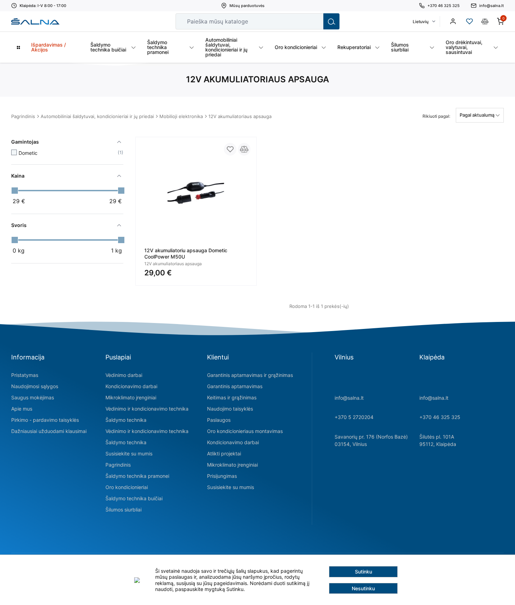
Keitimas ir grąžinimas (231, 397)
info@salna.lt (349, 398)
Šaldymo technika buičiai (134, 498)
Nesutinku (363, 588)
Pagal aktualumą (477, 115)
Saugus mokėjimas (32, 397)
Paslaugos (219, 420)
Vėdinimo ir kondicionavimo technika (146, 409)
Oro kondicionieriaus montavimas (245, 431)
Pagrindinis (23, 116)
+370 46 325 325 (439, 417)
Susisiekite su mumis (128, 453)
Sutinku (363, 572)
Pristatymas (24, 375)
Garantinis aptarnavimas (234, 386)
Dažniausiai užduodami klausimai (49, 431)
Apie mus (21, 409)
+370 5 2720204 (354, 417)
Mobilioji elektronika (181, 116)
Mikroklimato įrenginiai (130, 397)
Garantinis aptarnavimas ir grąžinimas (250, 375)
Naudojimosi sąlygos (34, 386)
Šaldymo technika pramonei (137, 476)
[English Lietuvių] (423, 21)
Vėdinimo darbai (123, 375)
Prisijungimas (222, 476)
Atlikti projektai (224, 453)
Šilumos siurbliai (123, 510)
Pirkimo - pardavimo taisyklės (45, 420)
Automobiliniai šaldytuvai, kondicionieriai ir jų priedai (97, 116)
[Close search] (313, 21)
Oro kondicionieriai (126, 487)
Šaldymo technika (125, 420)
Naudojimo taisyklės (230, 409)
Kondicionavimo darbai (131, 386)
